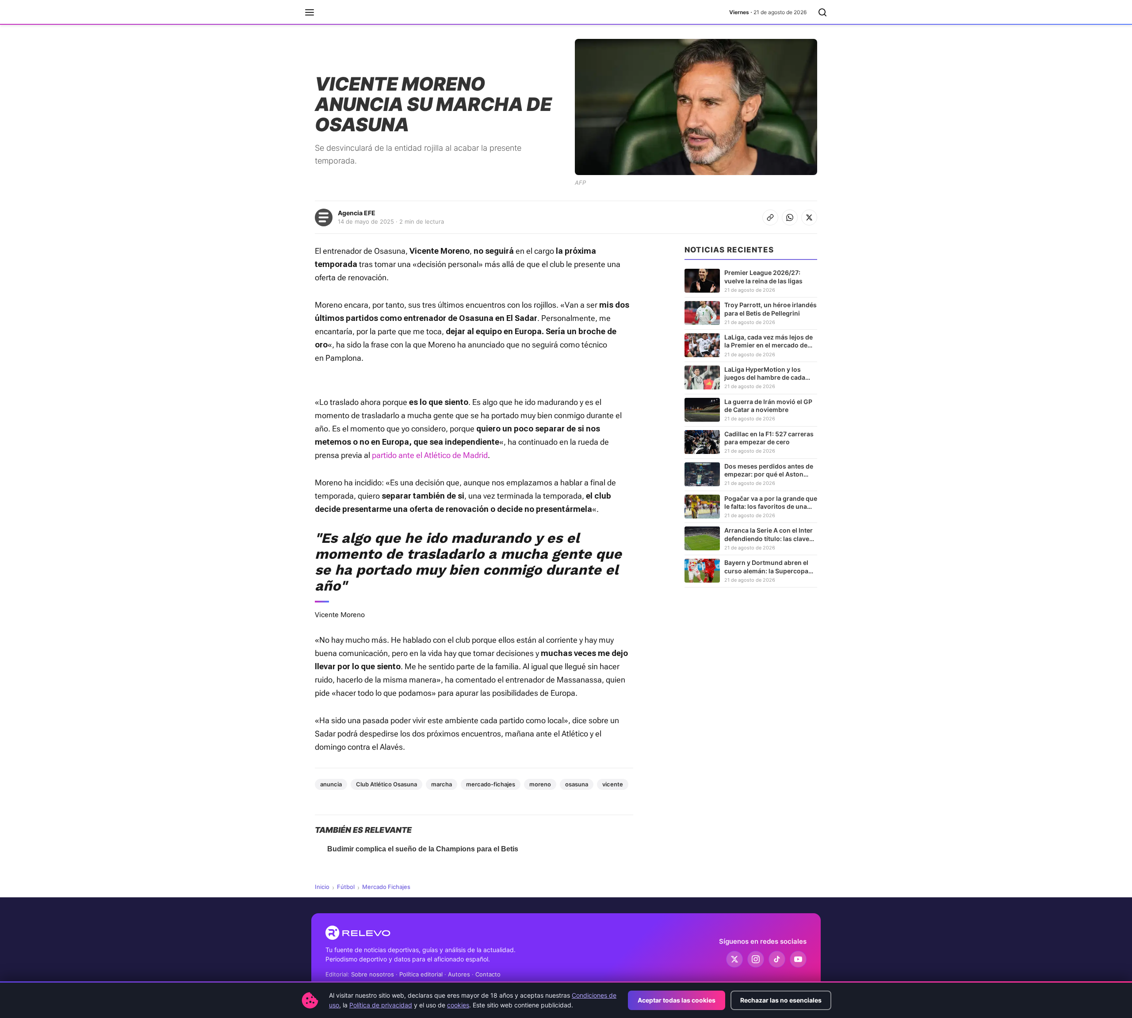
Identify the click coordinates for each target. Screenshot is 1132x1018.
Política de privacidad (380, 1005)
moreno (540, 784)
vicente (612, 784)
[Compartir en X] (809, 217)
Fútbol (346, 886)
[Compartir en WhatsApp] (790, 217)
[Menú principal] (309, 12)
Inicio (322, 886)
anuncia (331, 784)
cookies (458, 1005)
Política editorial (421, 974)
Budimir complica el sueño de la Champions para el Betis (422, 849)
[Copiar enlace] (770, 217)
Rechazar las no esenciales (781, 1000)
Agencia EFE (356, 213)
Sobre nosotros (372, 974)
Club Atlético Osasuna (386, 784)
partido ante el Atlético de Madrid (430, 455)
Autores (459, 974)
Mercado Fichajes (386, 886)
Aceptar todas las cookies (676, 1000)
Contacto (488, 974)
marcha (441, 784)
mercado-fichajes (490, 784)
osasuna (576, 784)
